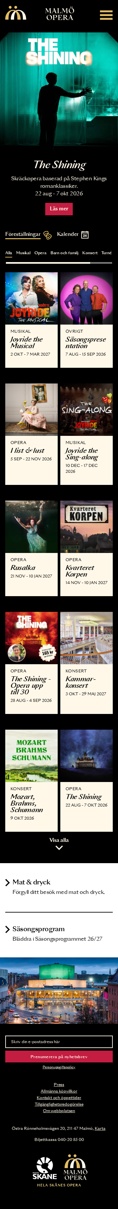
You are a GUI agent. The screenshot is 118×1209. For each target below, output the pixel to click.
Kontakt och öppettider (59, 1098)
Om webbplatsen (59, 1111)
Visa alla (59, 840)
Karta (100, 1128)
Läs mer (59, 208)
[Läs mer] (59, 91)
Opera (40, 253)
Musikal (23, 253)
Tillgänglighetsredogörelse (59, 1104)
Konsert (90, 253)
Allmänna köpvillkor (59, 1091)
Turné (106, 253)
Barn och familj (64, 253)
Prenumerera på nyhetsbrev (59, 1057)
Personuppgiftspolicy (59, 1067)
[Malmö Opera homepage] (15, 13)
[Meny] (106, 15)
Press (59, 1085)
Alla (8, 253)
